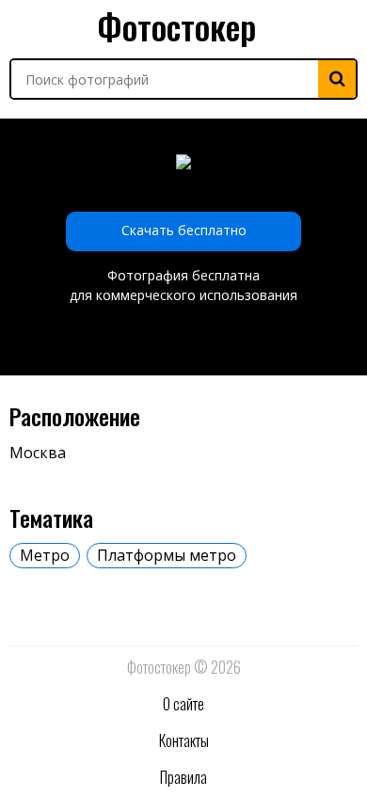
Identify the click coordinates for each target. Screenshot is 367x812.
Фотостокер (176, 26)
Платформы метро (166, 555)
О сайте (183, 704)
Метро (45, 555)
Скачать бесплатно (184, 230)
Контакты (184, 740)
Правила (183, 777)
